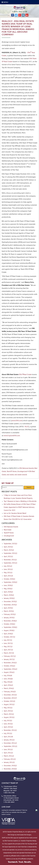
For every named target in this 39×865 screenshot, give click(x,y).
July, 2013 (8, 721)
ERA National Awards (11, 527)
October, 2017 (9, 637)
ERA (28, 53)
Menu (5, 2)
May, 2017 (8, 647)
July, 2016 (8, 676)
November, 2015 (10, 698)
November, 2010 (10, 769)
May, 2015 (8, 708)
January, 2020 (9, 598)
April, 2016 (8, 685)
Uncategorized (22, 471)
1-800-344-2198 (19, 12)
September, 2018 (10, 627)
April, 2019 (8, 608)
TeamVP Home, (12, 471)
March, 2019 (9, 611)
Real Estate (7, 530)
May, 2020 (8, 589)
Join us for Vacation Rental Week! (15, 513)
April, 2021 (8, 576)
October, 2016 (9, 666)
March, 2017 (9, 653)
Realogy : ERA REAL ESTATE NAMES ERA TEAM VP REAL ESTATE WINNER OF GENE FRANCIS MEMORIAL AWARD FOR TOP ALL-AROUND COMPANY (18, 28)
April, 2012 (8, 737)
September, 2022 (10, 553)
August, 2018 (9, 631)
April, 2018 (8, 634)
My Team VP (8, 483)
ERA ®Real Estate (25, 375)
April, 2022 (8, 557)
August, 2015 (9, 705)
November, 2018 (10, 621)
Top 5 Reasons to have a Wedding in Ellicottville (20, 501)
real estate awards (20, 474)
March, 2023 (9, 550)
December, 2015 (10, 695)
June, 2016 (8, 679)
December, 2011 (10, 743)
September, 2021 (10, 563)
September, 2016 (10, 669)
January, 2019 (9, 618)
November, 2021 (10, 560)
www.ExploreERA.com (12, 436)
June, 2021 (8, 569)
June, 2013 (8, 724)
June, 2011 (8, 750)
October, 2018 (9, 624)
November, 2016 (10, 663)
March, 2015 (9, 714)
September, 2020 (10, 582)
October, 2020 (9, 579)
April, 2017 (8, 650)
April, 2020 (8, 592)
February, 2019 (10, 615)
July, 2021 (8, 566)
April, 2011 (8, 753)
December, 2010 (10, 766)
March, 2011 (9, 756)
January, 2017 (9, 660)
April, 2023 (8, 547)
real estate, (10, 474)
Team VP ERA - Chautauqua (19, 8)
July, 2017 (8, 640)
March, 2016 (9, 689)
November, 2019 (10, 605)
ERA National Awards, (26, 468)
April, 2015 (8, 711)
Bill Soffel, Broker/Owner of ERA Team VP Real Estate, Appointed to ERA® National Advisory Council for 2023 (19, 507)
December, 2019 (10, 602)
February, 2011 (10, 759)
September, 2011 (10, 746)
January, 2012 (9, 740)
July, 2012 (8, 734)
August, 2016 (9, 672)
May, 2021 (8, 573)
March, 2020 (9, 595)
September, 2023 (10, 544)
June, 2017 (8, 643)
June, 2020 (8, 586)
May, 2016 (8, 682)
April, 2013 (8, 727)
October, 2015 (9, 701)
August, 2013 (9, 717)
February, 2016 (10, 692)
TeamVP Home (9, 533)
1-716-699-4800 (9, 802)
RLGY (27, 427)
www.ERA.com (17, 421)
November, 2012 (10, 730)
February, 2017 (10, 656)
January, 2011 (9, 763)
